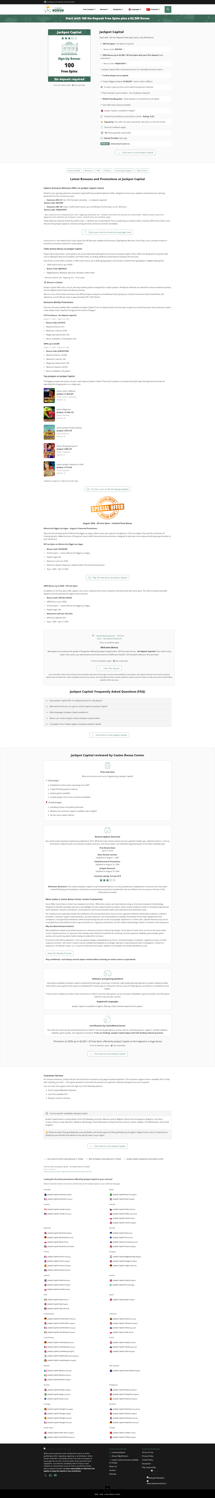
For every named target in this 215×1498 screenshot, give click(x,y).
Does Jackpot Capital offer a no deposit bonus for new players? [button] (75, 700)
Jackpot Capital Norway (59, 1390)
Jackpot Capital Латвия (125, 1347)
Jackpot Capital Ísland (58, 1280)
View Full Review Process (59, 953)
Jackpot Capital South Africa (60, 1433)
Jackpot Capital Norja (57, 1399)
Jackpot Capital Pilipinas (125, 1390)
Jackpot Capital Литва (124, 1328)
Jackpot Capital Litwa (123, 1332)
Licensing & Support (123, 170)
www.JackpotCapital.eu (120, 144)
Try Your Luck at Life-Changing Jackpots (109, 489)
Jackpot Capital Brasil (125, 1194)
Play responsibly (149, 1467)
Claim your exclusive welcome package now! (109, 232)
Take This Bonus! (111, 668)
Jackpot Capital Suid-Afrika (61, 1437)
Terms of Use (147, 1452)
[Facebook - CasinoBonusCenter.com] (50, 1475)
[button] (89, 9)
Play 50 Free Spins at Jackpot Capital (109, 577)
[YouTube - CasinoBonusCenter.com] (55, 1475)
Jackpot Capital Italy (57, 1304)
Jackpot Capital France (59, 1256)
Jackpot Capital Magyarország (127, 1256)
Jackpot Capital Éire (123, 1285)
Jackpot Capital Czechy (124, 1218)
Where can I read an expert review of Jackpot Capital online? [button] (74, 718)
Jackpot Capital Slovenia (125, 1413)
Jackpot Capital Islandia (58, 1289)
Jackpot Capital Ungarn (125, 1265)
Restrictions (142, 170)
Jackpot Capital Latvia (124, 1351)
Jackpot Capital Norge (58, 1394)
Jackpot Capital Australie (59, 1199)
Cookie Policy (147, 1460)
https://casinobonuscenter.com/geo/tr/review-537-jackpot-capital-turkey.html (68, 1171)
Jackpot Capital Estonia (124, 1246)
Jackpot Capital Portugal (60, 1409)
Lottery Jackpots (118, 1452)
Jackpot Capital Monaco (59, 1370)
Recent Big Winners (119, 1456)
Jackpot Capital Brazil (124, 1199)
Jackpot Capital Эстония (125, 1242)
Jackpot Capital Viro (123, 1237)
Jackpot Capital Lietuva (124, 1319)
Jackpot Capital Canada (59, 1209)
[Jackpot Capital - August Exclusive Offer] (107, 508)
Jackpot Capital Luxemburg (60, 1342)
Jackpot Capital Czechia (124, 1223)
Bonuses (88, 170)
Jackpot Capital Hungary (125, 1261)
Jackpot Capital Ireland (124, 1280)
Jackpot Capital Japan (124, 1299)
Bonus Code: (113, 49)
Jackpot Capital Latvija (124, 1342)
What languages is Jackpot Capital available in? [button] (68, 712)
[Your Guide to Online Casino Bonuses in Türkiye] (54, 9)
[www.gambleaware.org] (155, 1478)
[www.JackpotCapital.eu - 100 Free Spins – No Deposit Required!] (109, 637)
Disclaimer (146, 1463)
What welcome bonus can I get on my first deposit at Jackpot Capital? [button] (78, 706)
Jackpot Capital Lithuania (125, 1323)
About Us (113, 1466)
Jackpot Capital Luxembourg (61, 1347)
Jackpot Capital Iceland (58, 1285)
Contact (112, 1470)
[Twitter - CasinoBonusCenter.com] (45, 1475)
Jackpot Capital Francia (59, 1265)
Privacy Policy (147, 1456)
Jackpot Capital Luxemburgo (61, 1360)
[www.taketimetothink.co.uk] (156, 1482)
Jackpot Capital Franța (58, 1270)
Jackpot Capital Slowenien (126, 1422)
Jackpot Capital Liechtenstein (61, 1319)
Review (107, 170)
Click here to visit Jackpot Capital (137, 152)
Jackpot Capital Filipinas (125, 1399)
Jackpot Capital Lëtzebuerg (63, 1356)
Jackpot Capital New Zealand (126, 1370)
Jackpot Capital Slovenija (126, 1409)
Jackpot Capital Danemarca (60, 1246)
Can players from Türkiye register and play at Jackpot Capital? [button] (75, 724)
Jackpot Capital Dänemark (60, 1237)
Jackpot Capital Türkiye (124, 1433)
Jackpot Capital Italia (58, 1299)
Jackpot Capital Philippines (126, 1394)
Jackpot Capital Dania (57, 1242)
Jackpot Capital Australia (59, 1194)
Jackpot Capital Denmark (59, 1233)
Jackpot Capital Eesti (122, 1233)
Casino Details (74, 170)
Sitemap (112, 1474)
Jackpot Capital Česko (124, 1209)
